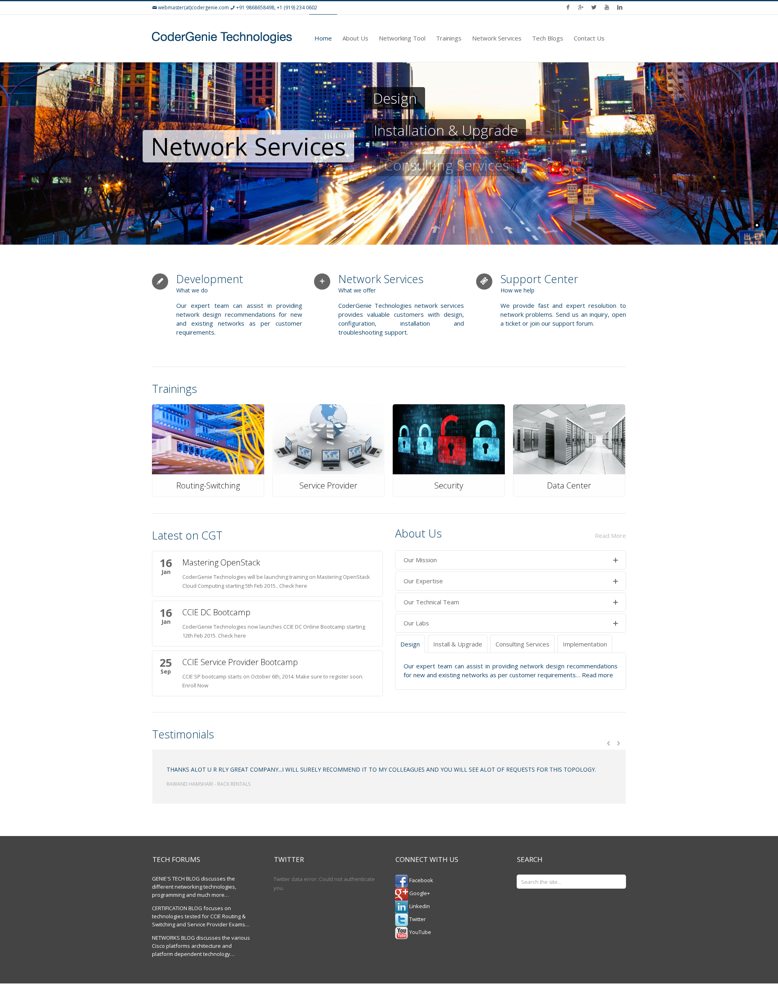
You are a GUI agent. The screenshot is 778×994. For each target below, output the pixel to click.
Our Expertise (423, 581)
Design (410, 644)
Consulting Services (522, 644)
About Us (355, 38)
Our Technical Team (431, 602)
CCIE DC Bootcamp (216, 612)
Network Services (497, 38)
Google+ (419, 893)
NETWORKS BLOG (173, 937)
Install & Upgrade (457, 644)
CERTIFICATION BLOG (177, 908)
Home (323, 38)
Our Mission (420, 560)
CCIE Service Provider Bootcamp (240, 662)
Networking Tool (402, 38)
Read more (597, 675)
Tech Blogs (547, 38)
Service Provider (328, 485)
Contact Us (589, 38)
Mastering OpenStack (221, 562)
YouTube (419, 932)
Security (448, 485)
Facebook (420, 880)
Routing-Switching (208, 485)
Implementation (585, 644)
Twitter (417, 919)
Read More (610, 535)
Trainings (449, 38)
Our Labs (416, 623)
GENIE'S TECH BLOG (176, 878)
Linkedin (419, 906)
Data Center (569, 485)
